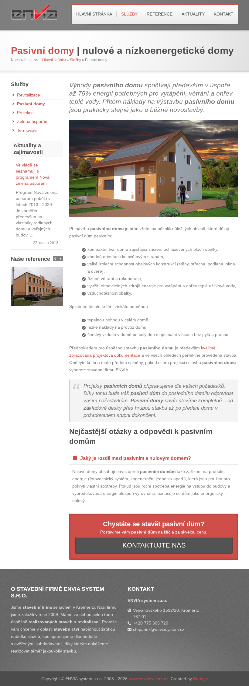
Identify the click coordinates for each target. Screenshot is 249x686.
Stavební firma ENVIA (44, 14)
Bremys (200, 678)
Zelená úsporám (33, 121)
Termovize (27, 130)
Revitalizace (28, 95)
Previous (55, 258)
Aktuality (193, 14)
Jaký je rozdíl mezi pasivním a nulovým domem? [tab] (135, 458)
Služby (129, 14)
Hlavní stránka (94, 14)
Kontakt (224, 14)
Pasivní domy (31, 103)
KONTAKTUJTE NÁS (154, 545)
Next (60, 258)
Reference (159, 14)
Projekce (25, 112)
